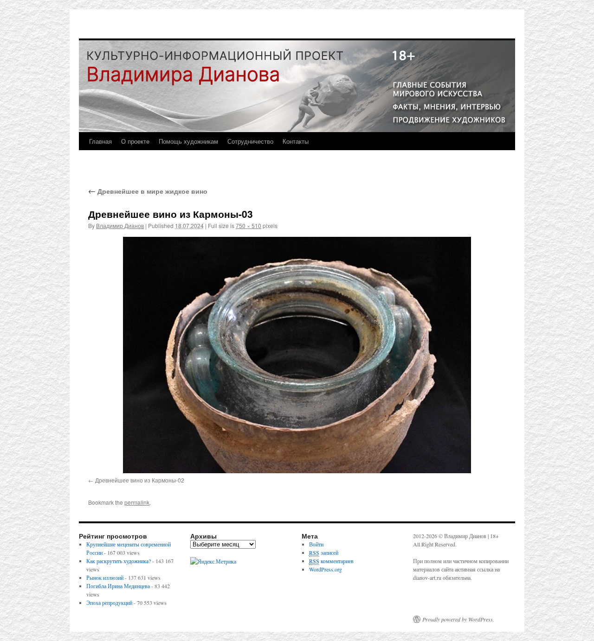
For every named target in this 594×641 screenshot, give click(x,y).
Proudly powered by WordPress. (458, 619)
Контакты (296, 141)
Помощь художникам (188, 141)
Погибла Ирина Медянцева (118, 586)
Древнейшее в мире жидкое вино (147, 191)
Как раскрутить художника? (118, 561)
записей (323, 552)
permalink (136, 502)
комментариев (331, 561)
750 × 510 (248, 225)
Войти (316, 544)
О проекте (135, 141)
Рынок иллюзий (104, 577)
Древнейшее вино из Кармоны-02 (139, 480)
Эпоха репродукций (109, 602)
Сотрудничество (250, 141)
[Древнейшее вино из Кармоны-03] (297, 355)
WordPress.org (325, 569)
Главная (100, 141)
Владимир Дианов (120, 225)
